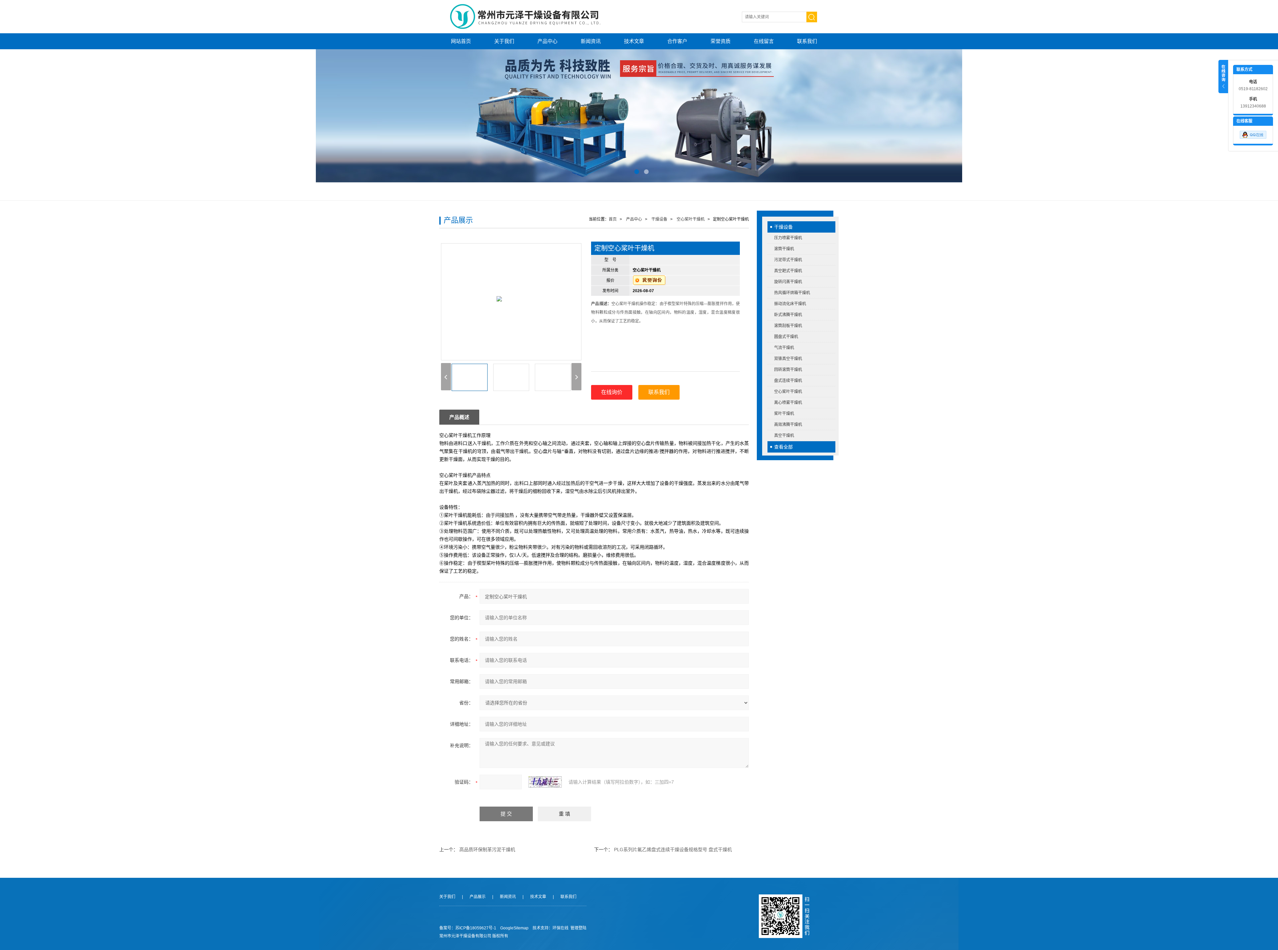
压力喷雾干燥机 (788, 238)
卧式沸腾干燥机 (788, 314)
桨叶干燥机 (784, 413)
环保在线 (560, 928)
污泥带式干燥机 (788, 260)
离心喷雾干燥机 (788, 402)
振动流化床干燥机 (790, 303)
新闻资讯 (591, 41)
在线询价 (611, 392)
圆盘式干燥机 (786, 336)
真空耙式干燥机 (788, 271)
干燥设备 (783, 227)
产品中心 (547, 41)
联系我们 (807, 41)
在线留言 (764, 41)
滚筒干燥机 (784, 249)
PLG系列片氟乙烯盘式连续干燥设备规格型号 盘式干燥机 (673, 849)
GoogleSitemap (514, 928)
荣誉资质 (721, 41)
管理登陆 (578, 928)
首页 (613, 219)
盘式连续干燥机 (788, 380)
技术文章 (634, 41)
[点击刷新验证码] (545, 782)
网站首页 (461, 41)
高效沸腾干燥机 (788, 424)
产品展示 (478, 896)
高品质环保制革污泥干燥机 (487, 849)
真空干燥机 (784, 435)
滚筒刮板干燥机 (788, 325)
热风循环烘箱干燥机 (792, 292)
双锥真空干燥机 (788, 358)
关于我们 (504, 41)
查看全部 (783, 447)
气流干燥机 (784, 347)
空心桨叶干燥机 (788, 391)
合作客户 (677, 41)
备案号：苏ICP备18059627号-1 (467, 928)
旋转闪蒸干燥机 (788, 282)
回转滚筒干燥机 (788, 369)
